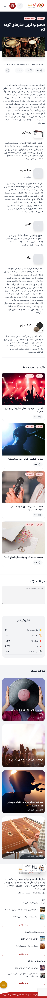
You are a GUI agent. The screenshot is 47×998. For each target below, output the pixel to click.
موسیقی (40, 18)
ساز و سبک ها (29, 18)
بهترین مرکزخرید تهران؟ (31, 867)
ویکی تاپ (35, 995)
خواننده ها (30, 376)
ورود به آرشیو (23, 925)
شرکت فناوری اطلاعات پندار (17, 995)
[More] (7, 70)
